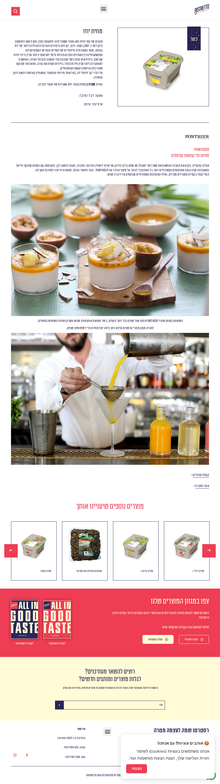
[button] (103, 8)
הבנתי (136, 768)
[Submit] (59, 705)
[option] (33, 551)
